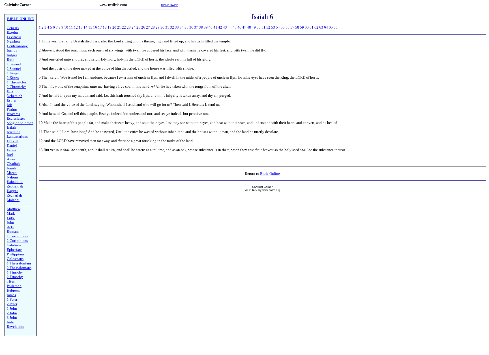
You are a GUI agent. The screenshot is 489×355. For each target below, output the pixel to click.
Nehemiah (14, 96)
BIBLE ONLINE (20, 19)
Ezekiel (12, 141)
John (10, 222)
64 (326, 27)
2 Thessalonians (19, 268)
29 (158, 27)
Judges (12, 55)
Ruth (10, 59)
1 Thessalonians (19, 263)
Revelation (15, 326)
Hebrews (13, 290)
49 (254, 27)
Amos (11, 159)
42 (220, 27)
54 (278, 27)
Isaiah (11, 127)
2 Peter (12, 304)
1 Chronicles (16, 82)
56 (287, 27)
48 (249, 27)
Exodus (12, 32)
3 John (12, 317)
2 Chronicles (16, 87)
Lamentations (17, 136)
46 (239, 27)
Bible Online (270, 173)
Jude (10, 322)
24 (134, 27)
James (11, 295)
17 (100, 27)
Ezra (10, 91)
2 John (12, 313)
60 (307, 27)
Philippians (15, 254)
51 (263, 27)
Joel (10, 154)
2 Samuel (14, 68)
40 (211, 27)
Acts (10, 227)
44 (230, 27)
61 (312, 27)
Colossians (15, 259)
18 (105, 27)
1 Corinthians (17, 236)
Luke (11, 218)
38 (201, 27)
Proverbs (13, 114)
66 (336, 27)
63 (321, 27)
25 (138, 27)
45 (235, 27)
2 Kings (13, 78)
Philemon (14, 286)
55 (283, 27)
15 (90, 27)
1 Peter (12, 299)
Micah (12, 173)
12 (76, 27)
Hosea (11, 150)
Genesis (13, 28)
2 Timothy (15, 277)
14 (85, 27)
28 (153, 27)
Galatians (14, 245)
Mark (11, 213)
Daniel (12, 145)
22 (124, 27)
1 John (12, 308)
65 (331, 27)
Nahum (12, 177)
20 (114, 27)
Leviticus (14, 37)
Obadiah (13, 164)
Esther (11, 100)
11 (71, 27)
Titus (11, 281)
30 (162, 27)
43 (225, 27)
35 (186, 27)
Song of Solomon (20, 123)
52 (268, 27)
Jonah (11, 168)
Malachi (13, 200)
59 (302, 27)
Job (9, 105)
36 (191, 27)
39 (206, 27)
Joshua (12, 50)
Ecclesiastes (16, 118)
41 (215, 27)
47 (244, 27)
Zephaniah (15, 186)
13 (81, 27)
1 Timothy (15, 272)
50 (259, 27)
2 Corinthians (17, 240)
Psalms (12, 109)
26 (143, 27)
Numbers (13, 41)
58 (297, 27)
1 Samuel (14, 64)
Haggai (12, 191)
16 (95, 27)
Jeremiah (13, 132)
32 (172, 27)
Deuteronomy (17, 46)
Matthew (13, 209)
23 (129, 27)
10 (66, 27)
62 (316, 27)
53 (273, 27)
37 (196, 27)
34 (182, 27)
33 (177, 27)
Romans (13, 231)
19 (109, 27)
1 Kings (13, 73)
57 (292, 27)
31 (167, 27)
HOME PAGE (169, 5)
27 (148, 27)
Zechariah (14, 195)
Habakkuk (15, 182)
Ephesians (14, 250)
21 (119, 27)
